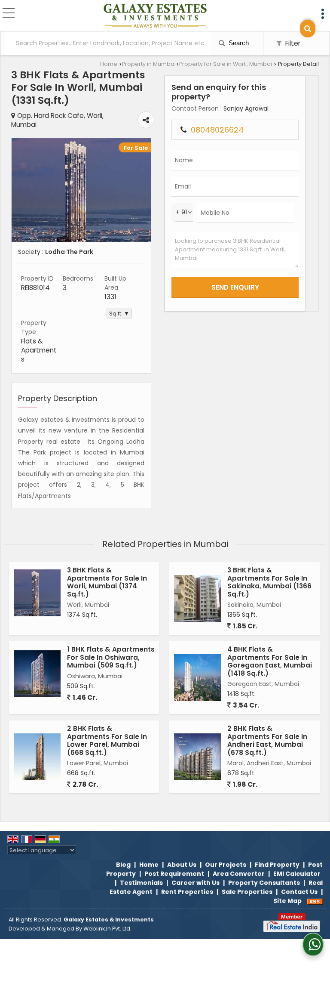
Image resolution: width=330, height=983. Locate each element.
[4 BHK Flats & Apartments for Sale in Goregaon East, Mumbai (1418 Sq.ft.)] (197, 677)
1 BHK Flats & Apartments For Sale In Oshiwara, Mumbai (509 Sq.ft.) (111, 657)
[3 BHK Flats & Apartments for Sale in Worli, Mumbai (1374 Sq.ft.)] (37, 592)
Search (238, 42)
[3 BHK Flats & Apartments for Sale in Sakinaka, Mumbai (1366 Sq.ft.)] (197, 598)
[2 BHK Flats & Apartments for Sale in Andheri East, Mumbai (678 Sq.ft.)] (197, 756)
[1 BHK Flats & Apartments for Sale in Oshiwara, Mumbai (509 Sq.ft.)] (37, 673)
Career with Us (195, 882)
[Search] (307, 28)
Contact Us (299, 891)
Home (108, 64)
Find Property (277, 864)
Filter (292, 43)
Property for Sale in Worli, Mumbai (225, 64)
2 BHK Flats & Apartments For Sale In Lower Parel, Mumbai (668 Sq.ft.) (107, 740)
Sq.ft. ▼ (119, 313)
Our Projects (225, 864)
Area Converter (239, 873)
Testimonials (141, 882)
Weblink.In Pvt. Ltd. (107, 928)
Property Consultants (264, 882)
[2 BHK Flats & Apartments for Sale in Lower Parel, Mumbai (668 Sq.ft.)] (37, 756)
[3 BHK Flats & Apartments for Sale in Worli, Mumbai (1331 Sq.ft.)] (81, 239)
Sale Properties (247, 891)
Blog (123, 864)
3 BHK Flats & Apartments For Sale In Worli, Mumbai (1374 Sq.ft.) (107, 582)
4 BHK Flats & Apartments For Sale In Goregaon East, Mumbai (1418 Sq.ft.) (269, 661)
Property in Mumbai (149, 64)
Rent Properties (187, 891)
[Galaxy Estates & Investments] (155, 16)
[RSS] (315, 900)
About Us (181, 864)
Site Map (287, 900)
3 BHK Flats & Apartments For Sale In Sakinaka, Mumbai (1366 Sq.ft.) (269, 582)
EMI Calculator (297, 873)
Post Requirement (174, 873)
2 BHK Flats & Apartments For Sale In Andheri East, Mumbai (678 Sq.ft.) (267, 740)
